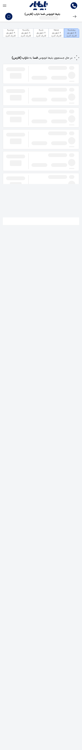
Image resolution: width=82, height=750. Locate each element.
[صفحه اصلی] (38, 5)
